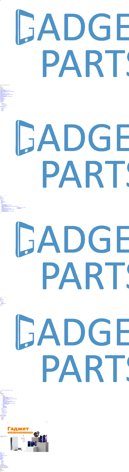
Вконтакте (3, 108)
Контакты (1, 459)
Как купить (1, 457)
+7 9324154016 (2, 100)
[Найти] (0, 86)
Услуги (1, 456)
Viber (2, 109)
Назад (4, 395)
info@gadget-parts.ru (3, 106)
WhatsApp (3, 110)
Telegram (3, 461)
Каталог (4, 396)
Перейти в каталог (2, 436)
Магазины (1, 458)
